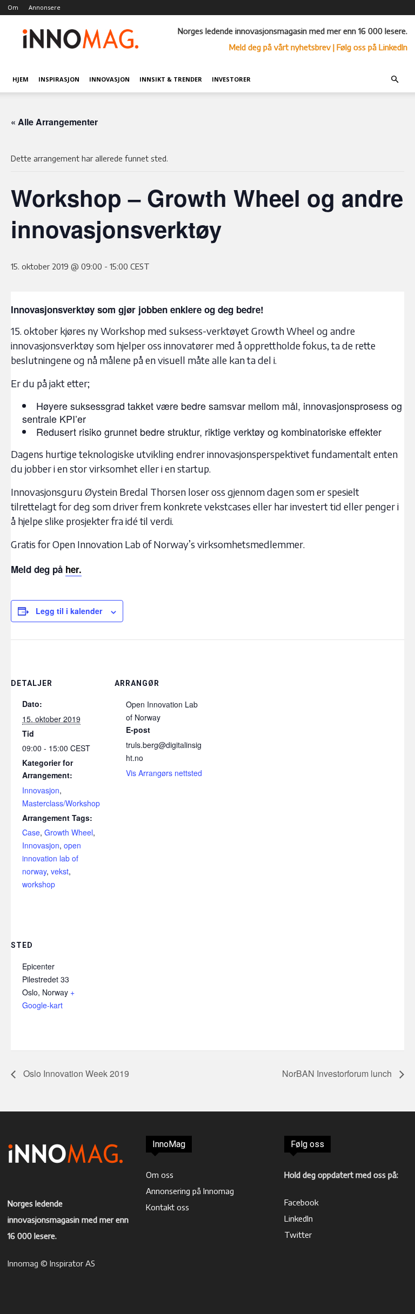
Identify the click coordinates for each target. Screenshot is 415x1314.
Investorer (231, 79)
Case (31, 832)
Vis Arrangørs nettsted (164, 772)
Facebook (301, 1202)
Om (13, 7)
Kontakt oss (167, 1207)
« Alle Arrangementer (54, 122)
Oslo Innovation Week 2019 (75, 1073)
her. (73, 569)
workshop (38, 884)
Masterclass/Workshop (61, 803)
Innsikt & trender (170, 79)
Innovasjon (109, 79)
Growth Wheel (68, 832)
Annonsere (45, 7)
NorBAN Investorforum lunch (338, 1073)
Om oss (159, 1175)
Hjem (20, 79)
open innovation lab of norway (51, 858)
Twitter (298, 1234)
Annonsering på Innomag (190, 1191)
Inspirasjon (58, 79)
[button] (394, 79)
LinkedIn (298, 1218)
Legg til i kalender (69, 610)
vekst (60, 871)
